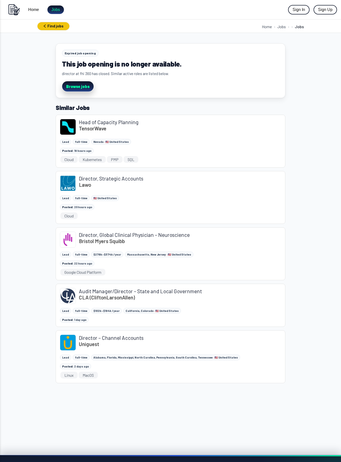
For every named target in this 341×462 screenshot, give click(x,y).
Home (33, 9)
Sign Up (325, 9)
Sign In (299, 9)
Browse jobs (78, 86)
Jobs (55, 9)
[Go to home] (14, 9)
